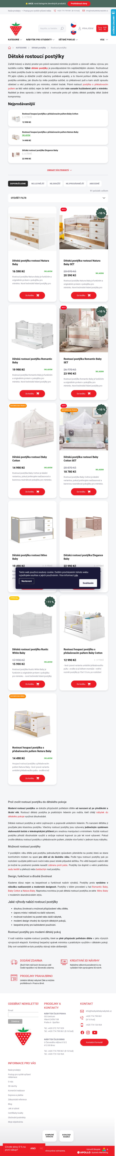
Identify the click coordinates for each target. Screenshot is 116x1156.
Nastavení (27, 581)
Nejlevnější (37, 183)
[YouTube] (95, 1032)
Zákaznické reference (17, 1099)
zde (76, 575)
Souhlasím (88, 583)
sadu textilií (14, 869)
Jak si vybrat (13, 1108)
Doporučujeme (18, 183)
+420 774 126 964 (94, 1025)
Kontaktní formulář (94, 1042)
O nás (10, 1082)
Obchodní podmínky (17, 1117)
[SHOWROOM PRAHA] (32, 430)
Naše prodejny (14, 11)
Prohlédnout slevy (79, 3)
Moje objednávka (15, 1122)
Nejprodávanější (75, 183)
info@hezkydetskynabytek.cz (99, 1011)
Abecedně (94, 183)
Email (10, 1010)
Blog (10, 1104)
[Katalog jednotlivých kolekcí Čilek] (66, 1136)
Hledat (62, 28)
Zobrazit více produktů (58, 170)
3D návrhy (12, 1086)
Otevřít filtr (18, 198)
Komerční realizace (16, 1090)
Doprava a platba (15, 1095)
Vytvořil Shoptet (93, 1149)
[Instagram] (88, 1032)
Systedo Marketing (100, 1152)
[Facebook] (82, 1032)
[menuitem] (15, 40)
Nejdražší (55, 183)
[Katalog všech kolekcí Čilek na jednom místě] (49, 1136)
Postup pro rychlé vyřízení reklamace (39, 11)
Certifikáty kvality (15, 1113)
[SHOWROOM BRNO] (32, 720)
